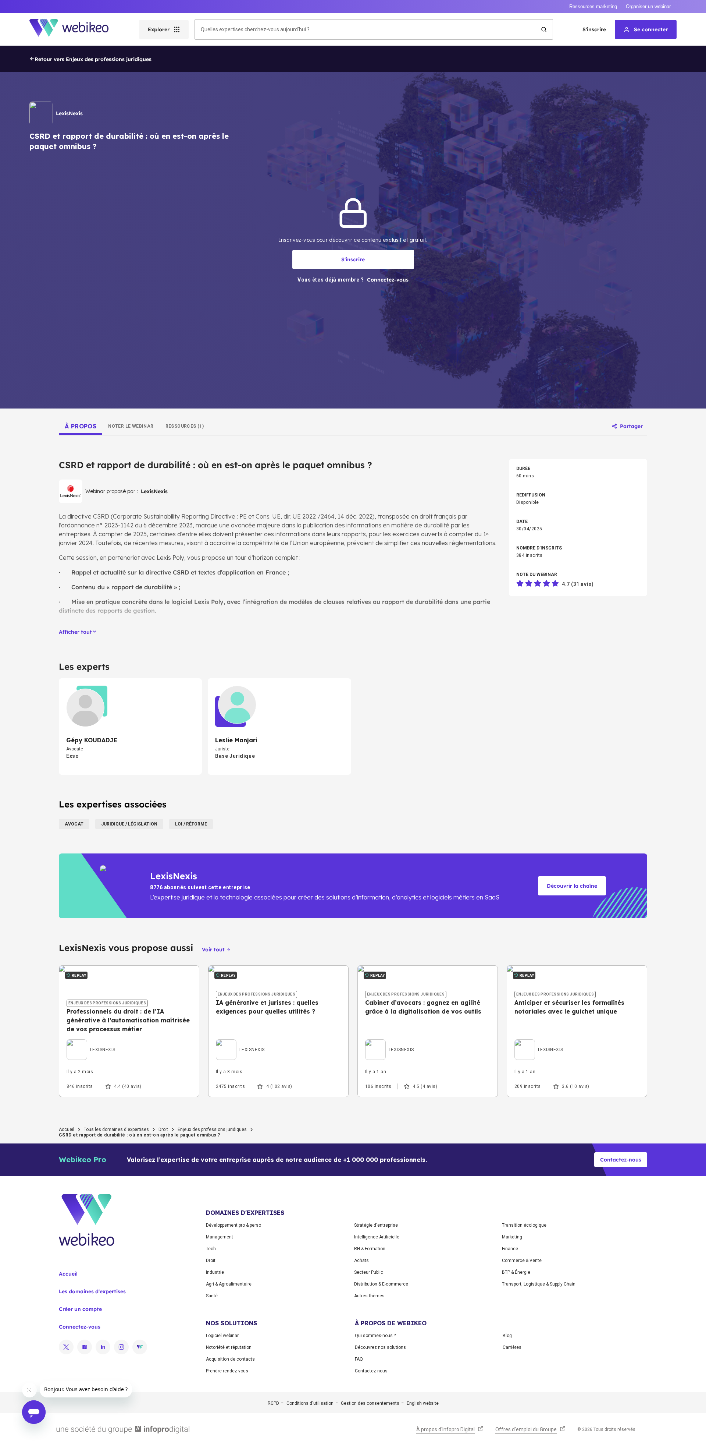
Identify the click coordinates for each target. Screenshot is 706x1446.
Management (219, 1237)
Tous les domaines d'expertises (116, 1129)
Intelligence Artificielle (376, 1237)
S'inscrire (594, 29)
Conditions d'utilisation (310, 1403)
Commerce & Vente (522, 1260)
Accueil (66, 1129)
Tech (211, 1248)
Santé (212, 1295)
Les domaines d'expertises (92, 1291)
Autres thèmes (369, 1295)
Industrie (215, 1272)
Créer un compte (80, 1309)
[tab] (80, 426)
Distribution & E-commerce (381, 1284)
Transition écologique (524, 1225)
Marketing (512, 1237)
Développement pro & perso (233, 1225)
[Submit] (544, 29)
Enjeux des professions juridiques (212, 1129)
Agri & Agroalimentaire (229, 1284)
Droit (163, 1129)
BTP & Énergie (516, 1272)
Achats (361, 1260)
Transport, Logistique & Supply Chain (538, 1284)
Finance (510, 1248)
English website (423, 1403)
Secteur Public (368, 1272)
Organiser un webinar (648, 6)
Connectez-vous (79, 1326)
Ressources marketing (593, 6)
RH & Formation (369, 1248)
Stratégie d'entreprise (376, 1225)
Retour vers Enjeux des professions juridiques (93, 59)
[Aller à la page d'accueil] (75, 29)
